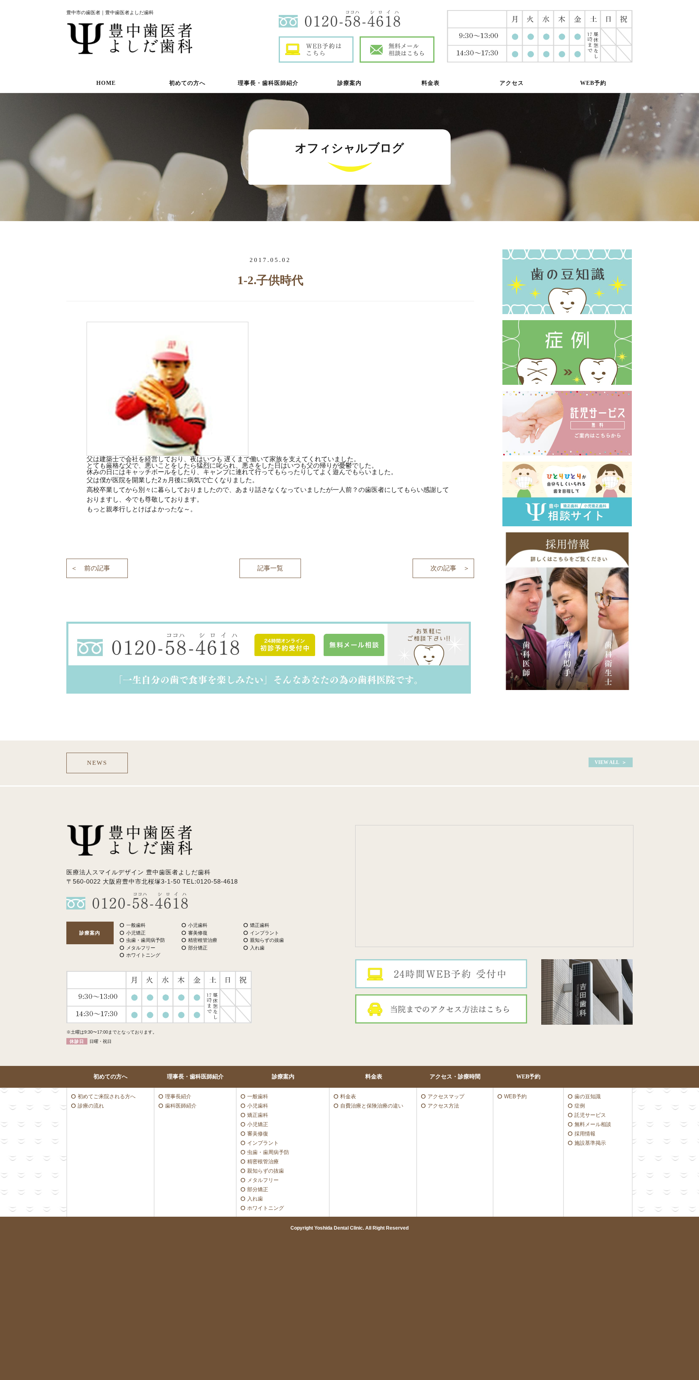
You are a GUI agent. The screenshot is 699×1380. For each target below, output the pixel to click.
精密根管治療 (263, 1161)
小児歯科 (257, 1106)
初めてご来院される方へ (107, 1096)
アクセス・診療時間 (455, 1077)
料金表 (431, 83)
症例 (579, 1106)
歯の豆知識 (587, 1096)
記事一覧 (270, 568)
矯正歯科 (257, 1115)
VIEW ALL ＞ (611, 762)
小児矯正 (257, 1124)
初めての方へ (187, 83)
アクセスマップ (446, 1096)
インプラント (263, 1143)
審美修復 (257, 1134)
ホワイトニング (265, 1208)
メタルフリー (263, 1180)
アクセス (512, 83)
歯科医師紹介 (181, 1106)
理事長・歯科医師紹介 (268, 83)
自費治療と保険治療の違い (371, 1106)
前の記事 (97, 568)
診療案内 (349, 83)
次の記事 (443, 568)
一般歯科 (257, 1096)
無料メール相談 (592, 1124)
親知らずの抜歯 (265, 1171)
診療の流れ (91, 1106)
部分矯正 (257, 1189)
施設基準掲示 (590, 1143)
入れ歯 (255, 1199)
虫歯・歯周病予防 (268, 1152)
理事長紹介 (178, 1096)
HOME (106, 83)
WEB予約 (593, 83)
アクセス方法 (443, 1106)
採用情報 (584, 1134)
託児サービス (590, 1115)
